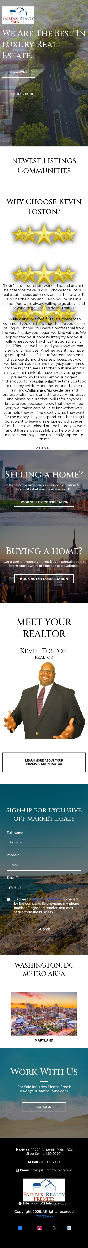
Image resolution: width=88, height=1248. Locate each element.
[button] (84, 15)
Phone (13, 855)
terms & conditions (46, 899)
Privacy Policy (44, 1216)
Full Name (16, 833)
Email (12, 877)
